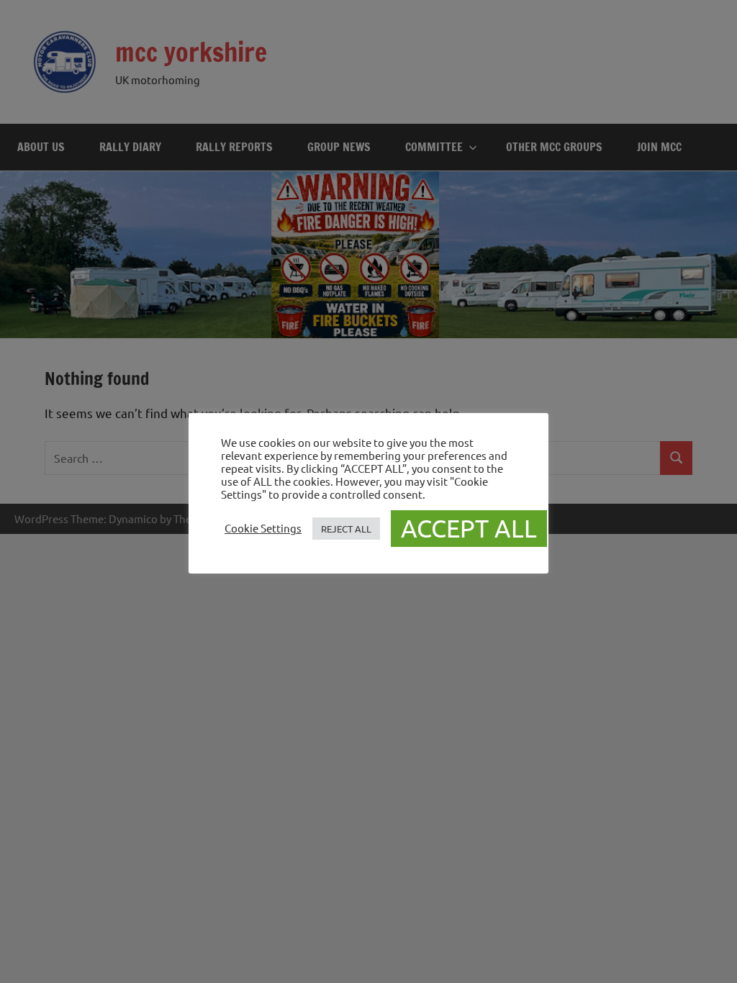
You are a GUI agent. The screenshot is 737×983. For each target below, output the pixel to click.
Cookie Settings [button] (263, 528)
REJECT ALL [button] (346, 528)
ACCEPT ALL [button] (469, 528)
